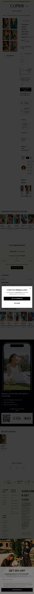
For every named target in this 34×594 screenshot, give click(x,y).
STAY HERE (17, 303)
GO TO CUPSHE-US (17, 298)
